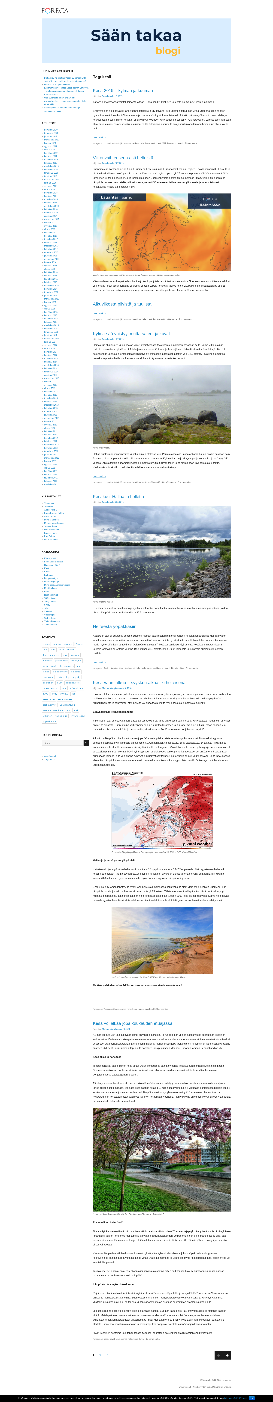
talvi (68, 710)
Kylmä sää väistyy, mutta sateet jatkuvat (131, 333)
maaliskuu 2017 (51, 246)
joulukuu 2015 (50, 295)
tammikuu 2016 (51, 292)
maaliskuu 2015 (51, 325)
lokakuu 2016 (50, 262)
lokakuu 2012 (50, 421)
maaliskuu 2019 (51, 166)
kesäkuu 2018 (50, 196)
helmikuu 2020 (51, 130)
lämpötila (75, 671)
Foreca (79, 644)
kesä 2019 (161, 143)
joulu (65, 655)
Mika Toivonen (51, 539)
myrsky (77, 677)
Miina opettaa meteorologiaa (57, 585)
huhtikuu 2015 (50, 322)
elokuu (136, 143)
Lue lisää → (99, 137)
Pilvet (46, 591)
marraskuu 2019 (51, 140)
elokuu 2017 (49, 229)
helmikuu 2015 (51, 328)
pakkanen (48, 682)
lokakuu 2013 (50, 381)
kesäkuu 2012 (50, 435)
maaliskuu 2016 (51, 285)
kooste (170, 143)
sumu (45, 693)
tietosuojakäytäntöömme (235, 1398)
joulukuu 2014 (50, 335)
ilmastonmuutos (51, 655)
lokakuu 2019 (50, 143)
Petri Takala (49, 536)
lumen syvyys (66, 666)
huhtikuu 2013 (50, 401)
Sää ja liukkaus (51, 598)
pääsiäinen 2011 (50, 688)
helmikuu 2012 (51, 448)
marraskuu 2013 (51, 378)
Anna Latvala (108, 96)
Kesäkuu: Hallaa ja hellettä (118, 496)
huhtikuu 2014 (50, 362)
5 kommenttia (191, 143)
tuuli (75, 710)
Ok (252, 1398)
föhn (45, 649)
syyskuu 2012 (50, 425)
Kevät (112, 1339)
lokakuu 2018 (50, 183)
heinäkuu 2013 (51, 391)
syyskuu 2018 (50, 186)
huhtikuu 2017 (50, 242)
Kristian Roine (50, 533)
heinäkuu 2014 (51, 352)
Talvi (46, 608)
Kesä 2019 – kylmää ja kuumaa (123, 90)
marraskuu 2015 (51, 299)
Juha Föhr (48, 506)
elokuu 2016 (49, 269)
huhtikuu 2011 (50, 481)
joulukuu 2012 (50, 415)
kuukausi (179, 143)
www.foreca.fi (78, 716)
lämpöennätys (177, 668)
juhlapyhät (76, 660)
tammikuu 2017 (51, 252)
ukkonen (47, 716)
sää (162, 482)
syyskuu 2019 (50, 146)
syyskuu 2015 (50, 305)
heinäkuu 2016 (51, 272)
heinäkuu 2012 (51, 431)
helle (147, 143)
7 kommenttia (185, 319)
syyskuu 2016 (50, 265)
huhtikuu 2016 (50, 282)
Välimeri (48, 611)
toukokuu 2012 (51, 438)
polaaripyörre (73, 682)
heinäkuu (137, 319)
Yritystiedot (49, 759)
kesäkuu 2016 (50, 275)
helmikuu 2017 (51, 249)
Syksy (47, 605)
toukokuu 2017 (51, 239)
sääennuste (172, 319)
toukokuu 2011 (51, 478)
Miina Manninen (51, 520)
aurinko (57, 644)
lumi (79, 666)
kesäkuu (157, 668)
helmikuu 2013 (51, 408)
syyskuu (149, 1009)
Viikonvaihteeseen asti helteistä (123, 157)
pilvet (59, 682)
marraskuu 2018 (51, 179)
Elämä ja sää (50, 558)
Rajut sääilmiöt (51, 595)
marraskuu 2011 (51, 458)
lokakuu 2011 (50, 461)
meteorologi (63, 677)
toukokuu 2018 (51, 199)
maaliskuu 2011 (51, 484)
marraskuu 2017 (51, 219)
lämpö (141, 1009)
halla (142, 143)
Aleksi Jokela (50, 510)
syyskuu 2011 (50, 464)
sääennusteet (65, 699)
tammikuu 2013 (51, 411)
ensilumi (68, 644)
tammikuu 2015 (51, 332)
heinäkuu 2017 (51, 232)
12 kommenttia (161, 1009)
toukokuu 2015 (51, 319)
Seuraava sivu (227, 1359)
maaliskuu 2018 (51, 206)
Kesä (105, 668)
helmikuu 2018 (51, 209)
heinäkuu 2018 (51, 193)
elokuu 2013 (49, 388)
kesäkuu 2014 (50, 355)
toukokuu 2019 (51, 159)
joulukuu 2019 (50, 136)
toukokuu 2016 (51, 279)
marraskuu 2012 (51, 418)
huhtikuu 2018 (50, 203)
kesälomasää (159, 319)
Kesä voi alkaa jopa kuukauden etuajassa (132, 1023)
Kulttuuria (48, 575)
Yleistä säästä (50, 625)
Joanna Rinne (50, 526)
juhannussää (61, 660)
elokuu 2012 (49, 428)
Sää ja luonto (50, 601)
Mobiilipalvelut (50, 588)
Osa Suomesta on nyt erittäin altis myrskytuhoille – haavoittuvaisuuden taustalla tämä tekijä (65, 101)
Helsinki (71, 649)
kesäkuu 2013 (50, 395)
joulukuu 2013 (50, 375)
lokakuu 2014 (50, 342)
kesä (153, 143)
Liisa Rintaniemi (51, 530)
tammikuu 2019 (51, 173)
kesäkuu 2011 (50, 474)
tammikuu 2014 (51, 372)
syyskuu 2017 (50, 226)
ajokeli (46, 644)
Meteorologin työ (51, 581)
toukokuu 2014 (51, 358)
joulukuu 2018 (50, 176)
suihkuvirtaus (76, 688)
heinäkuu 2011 (50, 471)
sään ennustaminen (53, 710)
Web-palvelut (50, 618)
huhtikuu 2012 (50, 441)
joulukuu (75, 655)
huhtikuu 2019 (50, 163)
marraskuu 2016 (51, 259)
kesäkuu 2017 (50, 236)
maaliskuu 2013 (51, 405)
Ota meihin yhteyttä (222, 1387)
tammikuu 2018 (51, 212)
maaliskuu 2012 (51, 444)
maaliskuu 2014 (51, 365)
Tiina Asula (49, 503)
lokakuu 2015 (50, 302)
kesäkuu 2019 (50, 156)
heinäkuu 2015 (51, 312)
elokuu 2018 (49, 189)
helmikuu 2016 (51, 289)
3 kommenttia (184, 482)
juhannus (47, 660)
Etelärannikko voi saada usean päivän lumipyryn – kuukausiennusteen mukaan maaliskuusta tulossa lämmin (66, 91)
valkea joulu (61, 716)
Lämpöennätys (116, 668)
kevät (141, 1339)
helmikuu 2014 (51, 368)
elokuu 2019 (49, 150)
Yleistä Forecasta (52, 621)
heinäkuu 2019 (51, 153)
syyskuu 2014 (50, 345)
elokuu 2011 (49, 468)
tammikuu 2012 (51, 451)
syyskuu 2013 (50, 385)
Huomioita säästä (111, 143)
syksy (54, 693)
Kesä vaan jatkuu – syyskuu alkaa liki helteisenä (139, 682)
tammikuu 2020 (51, 133)
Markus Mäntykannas (112, 688)
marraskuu (48, 677)
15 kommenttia (153, 1339)
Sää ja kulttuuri (67, 705)
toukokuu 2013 (51, 398)
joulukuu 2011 (50, 454)
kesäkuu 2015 (50, 315)
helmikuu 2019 (51, 169)
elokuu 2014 (49, 348)
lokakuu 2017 (50, 222)
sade (64, 688)
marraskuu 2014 (51, 338)
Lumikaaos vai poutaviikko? (57, 84)
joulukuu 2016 (50, 256)
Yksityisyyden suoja (202, 1387)
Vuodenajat (108, 1009)
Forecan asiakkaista (53, 562)
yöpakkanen (49, 721)
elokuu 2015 (49, 309)
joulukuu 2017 (50, 216)
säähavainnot (49, 705)
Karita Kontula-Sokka (54, 513)
